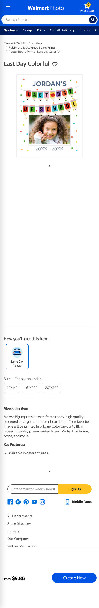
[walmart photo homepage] (45, 8)
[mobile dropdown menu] (8, 8)
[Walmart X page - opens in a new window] (18, 502)
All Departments (19, 516)
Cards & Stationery (62, 30)
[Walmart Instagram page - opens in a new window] (42, 502)
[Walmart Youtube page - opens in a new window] (34, 502)
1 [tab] (48, 165)
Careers (13, 531)
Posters (85, 30)
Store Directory (19, 524)
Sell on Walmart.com (23, 546)
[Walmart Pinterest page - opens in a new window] (26, 502)
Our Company (18, 539)
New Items (11, 30)
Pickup (27, 30)
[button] (55, 64)
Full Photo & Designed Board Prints (32, 47)
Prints (41, 30)
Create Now (74, 577)
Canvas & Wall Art (15, 43)
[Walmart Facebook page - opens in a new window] (10, 502)
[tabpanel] (49, 115)
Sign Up (75, 489)
